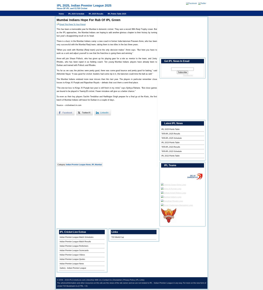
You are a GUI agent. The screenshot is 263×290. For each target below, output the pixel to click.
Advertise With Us (94, 280)
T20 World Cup (117, 237)
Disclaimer (117, 280)
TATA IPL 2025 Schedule (171, 138)
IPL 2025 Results (96, 14)
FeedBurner (188, 75)
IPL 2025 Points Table (170, 129)
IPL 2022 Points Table (170, 156)
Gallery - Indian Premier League (73, 268)
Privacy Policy (129, 280)
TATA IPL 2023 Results (170, 147)
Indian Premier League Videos (72, 255)
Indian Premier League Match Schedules (76, 237)
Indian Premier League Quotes (72, 259)
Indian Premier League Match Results (75, 242)
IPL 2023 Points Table (170, 143)
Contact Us (107, 280)
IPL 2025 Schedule (76, 14)
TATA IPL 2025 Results (170, 134)
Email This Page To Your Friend (73, 24)
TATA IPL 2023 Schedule (171, 151)
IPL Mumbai (97, 165)
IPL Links (140, 280)
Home (61, 14)
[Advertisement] (107, 139)
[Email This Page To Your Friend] (58, 24)
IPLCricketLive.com (77, 280)
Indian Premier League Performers (74, 246)
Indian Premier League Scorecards (74, 250)
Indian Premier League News (78, 165)
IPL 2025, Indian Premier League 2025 (84, 5)
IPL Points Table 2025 (117, 14)
